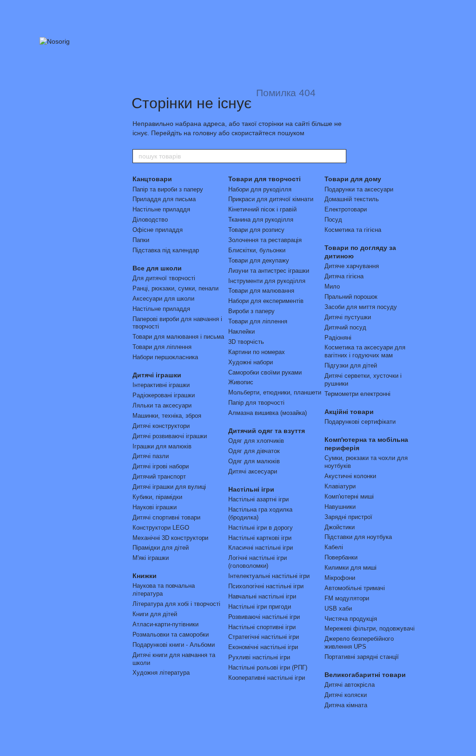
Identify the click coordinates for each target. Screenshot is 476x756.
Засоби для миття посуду (360, 306)
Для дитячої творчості (163, 278)
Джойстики (339, 527)
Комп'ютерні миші (349, 496)
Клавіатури (340, 486)
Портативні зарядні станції (361, 656)
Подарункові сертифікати (360, 421)
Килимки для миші (350, 567)
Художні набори (250, 362)
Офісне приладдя (157, 229)
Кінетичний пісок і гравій (262, 209)
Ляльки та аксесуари (162, 405)
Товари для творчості (264, 179)
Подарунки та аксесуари (358, 189)
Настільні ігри (251, 489)
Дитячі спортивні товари (166, 517)
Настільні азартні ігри (258, 499)
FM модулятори (346, 598)
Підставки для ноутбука (358, 536)
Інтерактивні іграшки (161, 384)
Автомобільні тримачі (354, 588)
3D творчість (246, 341)
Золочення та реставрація (265, 240)
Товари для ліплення (162, 346)
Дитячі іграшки (156, 375)
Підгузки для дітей (350, 365)
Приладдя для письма (164, 199)
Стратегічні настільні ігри (263, 636)
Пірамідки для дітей (160, 547)
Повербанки (340, 557)
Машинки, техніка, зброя (166, 415)
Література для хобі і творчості (176, 603)
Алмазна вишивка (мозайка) (267, 412)
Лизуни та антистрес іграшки (268, 270)
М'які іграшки (150, 557)
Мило (332, 286)
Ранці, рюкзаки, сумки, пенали (175, 288)
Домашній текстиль (351, 199)
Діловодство (150, 219)
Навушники (340, 506)
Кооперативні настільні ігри (266, 677)
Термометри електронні (357, 393)
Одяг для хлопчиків (256, 440)
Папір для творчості (256, 402)
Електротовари (345, 209)
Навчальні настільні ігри (262, 596)
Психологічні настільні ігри (266, 586)
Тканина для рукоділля (260, 219)
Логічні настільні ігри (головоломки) (257, 561)
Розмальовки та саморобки (170, 634)
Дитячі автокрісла (349, 684)
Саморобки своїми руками (265, 372)
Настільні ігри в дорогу (260, 527)
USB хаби (338, 608)
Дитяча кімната (345, 705)
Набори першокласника (165, 357)
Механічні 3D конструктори (170, 537)
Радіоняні (337, 337)
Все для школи (157, 268)
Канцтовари (152, 179)
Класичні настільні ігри (260, 547)
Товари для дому (352, 179)
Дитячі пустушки (347, 317)
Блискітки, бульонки (256, 250)
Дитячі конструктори (161, 425)
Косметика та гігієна (352, 229)
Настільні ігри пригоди (259, 606)
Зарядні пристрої (348, 516)
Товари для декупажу (258, 260)
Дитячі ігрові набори (160, 466)
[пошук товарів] (338, 156)
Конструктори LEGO (160, 527)
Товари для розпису (256, 229)
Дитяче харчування (351, 266)
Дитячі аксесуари (252, 471)
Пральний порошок (350, 296)
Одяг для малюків (254, 461)
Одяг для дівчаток (254, 450)
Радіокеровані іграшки (163, 395)
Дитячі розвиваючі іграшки (169, 436)
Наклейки (241, 331)
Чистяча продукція (350, 618)
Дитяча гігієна (344, 276)
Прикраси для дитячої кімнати (270, 199)
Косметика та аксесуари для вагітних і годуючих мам (364, 351)
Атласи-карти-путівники (165, 624)
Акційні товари (349, 411)
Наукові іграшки (154, 507)
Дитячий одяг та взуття (266, 430)
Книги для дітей (154, 614)
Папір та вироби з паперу (167, 189)
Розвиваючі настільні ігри (264, 616)
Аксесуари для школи (163, 298)
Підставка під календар (165, 250)
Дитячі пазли (150, 456)
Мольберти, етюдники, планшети (274, 392)
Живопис (240, 382)
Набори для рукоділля (259, 189)
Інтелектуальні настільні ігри (269, 575)
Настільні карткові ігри (259, 537)
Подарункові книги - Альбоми (173, 644)
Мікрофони (339, 577)
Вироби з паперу (251, 311)
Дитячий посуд (345, 327)
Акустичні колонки (350, 476)
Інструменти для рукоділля (266, 280)
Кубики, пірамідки (157, 496)
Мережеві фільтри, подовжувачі (369, 628)
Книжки (144, 575)
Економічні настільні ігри (263, 647)
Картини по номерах (256, 351)
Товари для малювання (261, 290)
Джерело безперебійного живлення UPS (359, 642)
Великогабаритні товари (365, 674)
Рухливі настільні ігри (259, 657)
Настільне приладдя (161, 209)
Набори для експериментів (266, 300)
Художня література (161, 672)
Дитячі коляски (345, 694)
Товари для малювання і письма (178, 336)
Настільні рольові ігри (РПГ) (267, 667)
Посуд (333, 219)
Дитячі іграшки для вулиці (169, 486)
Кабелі (333, 547)
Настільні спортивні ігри (262, 627)
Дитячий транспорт (159, 476)
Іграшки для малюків (162, 446)
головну (205, 133)
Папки (140, 240)
